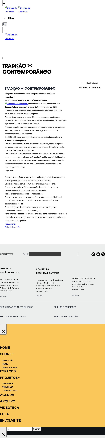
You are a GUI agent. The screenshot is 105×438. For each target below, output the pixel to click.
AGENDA (7, 395)
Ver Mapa (3, 296)
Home (5, 347)
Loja (11, 18)
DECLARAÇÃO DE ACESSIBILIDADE (16, 307)
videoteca (9, 407)
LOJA (4, 414)
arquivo (7, 401)
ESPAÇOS (8, 371)
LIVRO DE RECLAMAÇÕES (66, 316)
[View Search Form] (4, 24)
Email (26, 254)
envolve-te (10, 420)
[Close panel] (3, 329)
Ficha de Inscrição (12, 227)
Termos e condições (65, 307)
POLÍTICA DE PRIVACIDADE (13, 316)
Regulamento (10, 224)
